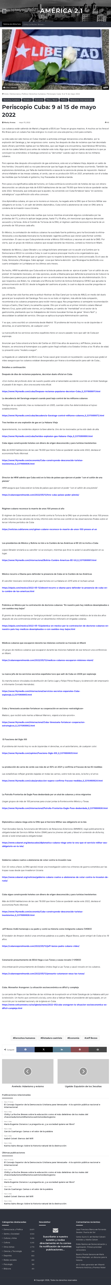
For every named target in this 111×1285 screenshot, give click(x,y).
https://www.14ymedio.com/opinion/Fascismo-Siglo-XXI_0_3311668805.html (40, 753)
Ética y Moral (52, 100)
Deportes (8, 1255)
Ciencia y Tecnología (13, 1251)
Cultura (7, 1242)
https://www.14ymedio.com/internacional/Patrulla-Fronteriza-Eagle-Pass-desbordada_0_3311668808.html (55, 808)
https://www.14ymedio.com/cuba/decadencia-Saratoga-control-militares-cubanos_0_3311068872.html (53, 415)
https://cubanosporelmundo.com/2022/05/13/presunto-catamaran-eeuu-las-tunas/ (43, 973)
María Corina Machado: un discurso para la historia (91, 1257)
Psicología (8, 1264)
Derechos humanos (37, 94)
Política (64, 100)
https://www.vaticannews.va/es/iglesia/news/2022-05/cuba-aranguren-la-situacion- (44, 1004)
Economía (39, 100)
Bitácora (7, 1269)
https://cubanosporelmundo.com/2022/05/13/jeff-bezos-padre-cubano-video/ (40, 946)
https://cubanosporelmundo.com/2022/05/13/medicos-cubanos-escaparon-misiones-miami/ (47, 660)
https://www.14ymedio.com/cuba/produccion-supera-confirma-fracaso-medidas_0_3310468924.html (52, 780)
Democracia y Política (19, 94)
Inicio (6, 94)
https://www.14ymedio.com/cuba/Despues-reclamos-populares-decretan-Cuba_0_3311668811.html (51, 391)
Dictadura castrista (52, 1038)
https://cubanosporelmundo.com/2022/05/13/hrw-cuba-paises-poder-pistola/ (40, 495)
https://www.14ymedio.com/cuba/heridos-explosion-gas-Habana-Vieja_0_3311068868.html (47, 436)
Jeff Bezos (91, 1038)
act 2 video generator (85, 1264)
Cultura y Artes (10, 1238)
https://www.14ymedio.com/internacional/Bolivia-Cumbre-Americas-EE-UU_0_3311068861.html (49, 560)
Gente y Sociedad (11, 1234)
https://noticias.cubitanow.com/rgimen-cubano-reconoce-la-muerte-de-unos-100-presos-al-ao (49, 529)
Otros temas (9, 1247)
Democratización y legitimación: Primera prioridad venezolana (91, 1247)
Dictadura (27, 100)
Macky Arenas (9, 122)
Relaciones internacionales (81, 100)
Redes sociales (10, 1260)
